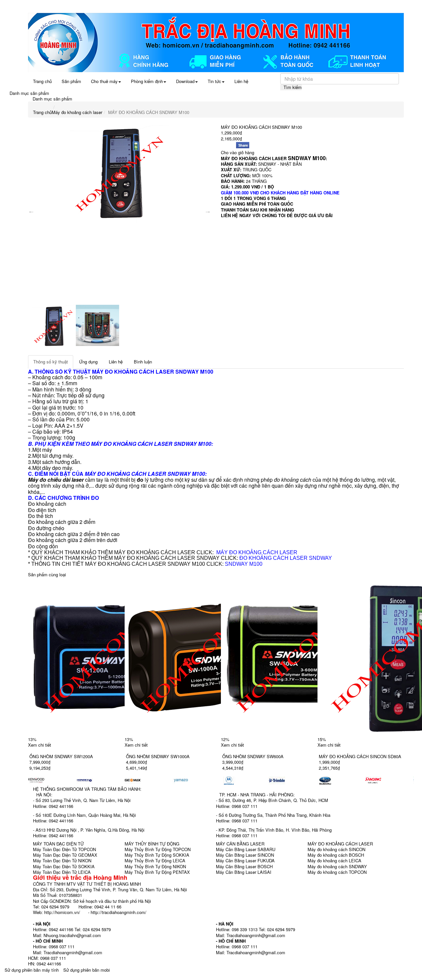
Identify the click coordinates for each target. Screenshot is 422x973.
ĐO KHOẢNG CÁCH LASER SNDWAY (285, 558)
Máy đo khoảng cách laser (77, 112)
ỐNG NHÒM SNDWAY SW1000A (158, 756)
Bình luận (143, 361)
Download (185, 81)
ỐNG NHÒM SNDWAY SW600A (253, 756)
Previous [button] (31, 211)
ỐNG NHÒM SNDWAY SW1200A (61, 756)
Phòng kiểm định (147, 81)
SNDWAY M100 (243, 564)
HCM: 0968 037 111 (47, 958)
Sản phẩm (71, 81)
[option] (119, 174)
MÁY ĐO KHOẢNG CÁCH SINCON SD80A (360, 756)
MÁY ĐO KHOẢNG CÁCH (123, 371)
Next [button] (207, 211)
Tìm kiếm (293, 87)
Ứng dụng (88, 361)
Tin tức (214, 81)
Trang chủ (42, 81)
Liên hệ (241, 81)
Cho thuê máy (104, 81)
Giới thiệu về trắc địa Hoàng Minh (80, 877)
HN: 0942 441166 (44, 963)
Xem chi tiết (39, 745)
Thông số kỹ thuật (50, 361)
